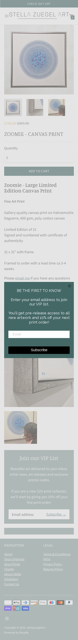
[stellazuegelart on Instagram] (7, 618)
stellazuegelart (36, 627)
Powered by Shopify (16, 632)
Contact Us (11, 584)
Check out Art (39, 4)
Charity (9, 569)
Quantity (11, 148)
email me (22, 278)
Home (8, 554)
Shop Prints (12, 564)
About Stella (12, 574)
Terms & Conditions (57, 554)
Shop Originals (14, 559)
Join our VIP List (39, 458)
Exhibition (11, 579)
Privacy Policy (52, 564)
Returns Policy (53, 569)
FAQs (46, 559)
